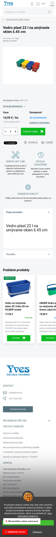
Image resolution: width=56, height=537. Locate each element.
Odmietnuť (37, 532)
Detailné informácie (13, 106)
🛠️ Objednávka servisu (15, 532)
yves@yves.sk (15, 392)
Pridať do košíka (30, 131)
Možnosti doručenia (40, 123)
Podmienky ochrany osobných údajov (20, 452)
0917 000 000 (15, 398)
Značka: (10, 41)
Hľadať (49, 12)
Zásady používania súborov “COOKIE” (20, 457)
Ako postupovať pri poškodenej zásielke (21, 447)
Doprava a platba (11, 433)
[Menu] (52, 3)
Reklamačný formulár (13, 442)
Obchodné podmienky (13, 438)
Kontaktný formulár (18, 409)
